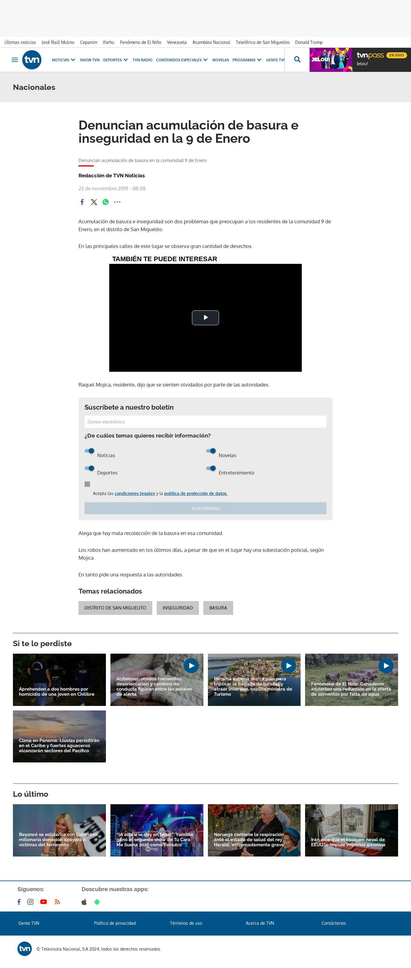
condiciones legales (135, 493)
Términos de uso (186, 923)
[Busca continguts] (297, 60)
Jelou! (362, 63)
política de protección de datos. (195, 493)
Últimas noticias (20, 42)
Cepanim (88, 42)
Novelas (220, 60)
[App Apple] (85, 901)
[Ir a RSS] (58, 901)
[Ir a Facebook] (20, 901)
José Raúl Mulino (58, 42)
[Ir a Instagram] (31, 901)
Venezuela (177, 42)
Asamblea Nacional (211, 42)
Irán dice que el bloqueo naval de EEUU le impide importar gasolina (348, 842)
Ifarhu (108, 42)
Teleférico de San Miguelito (262, 42)
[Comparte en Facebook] (82, 202)
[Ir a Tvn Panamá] (32, 59)
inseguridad (178, 608)
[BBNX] (24, 949)
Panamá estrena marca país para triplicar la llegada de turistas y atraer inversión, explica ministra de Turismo (253, 686)
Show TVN (90, 60)
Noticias (60, 60)
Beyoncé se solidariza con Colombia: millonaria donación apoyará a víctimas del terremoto (58, 839)
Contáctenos (334, 923)
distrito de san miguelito (115, 608)
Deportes (112, 60)
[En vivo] (362, 53)
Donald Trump (309, 42)
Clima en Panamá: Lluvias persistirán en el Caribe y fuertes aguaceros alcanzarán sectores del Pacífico (59, 745)
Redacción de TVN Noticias (112, 176)
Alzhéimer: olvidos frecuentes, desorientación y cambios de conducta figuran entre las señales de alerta (154, 686)
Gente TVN (276, 60)
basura (218, 608)
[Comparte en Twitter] (94, 202)
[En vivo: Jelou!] (331, 60)
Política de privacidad (115, 923)
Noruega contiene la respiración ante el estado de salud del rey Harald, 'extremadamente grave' (249, 839)
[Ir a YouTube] (44, 901)
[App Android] (98, 901)
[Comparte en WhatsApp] (106, 202)
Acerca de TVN (260, 923)
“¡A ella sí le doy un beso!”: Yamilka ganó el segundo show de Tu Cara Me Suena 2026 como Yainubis (154, 839)
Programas (244, 60)
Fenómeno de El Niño (140, 42)
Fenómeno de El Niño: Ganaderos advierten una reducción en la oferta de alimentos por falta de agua (351, 689)
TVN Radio (143, 60)
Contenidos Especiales (179, 60)
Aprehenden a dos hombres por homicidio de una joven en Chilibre (56, 692)
